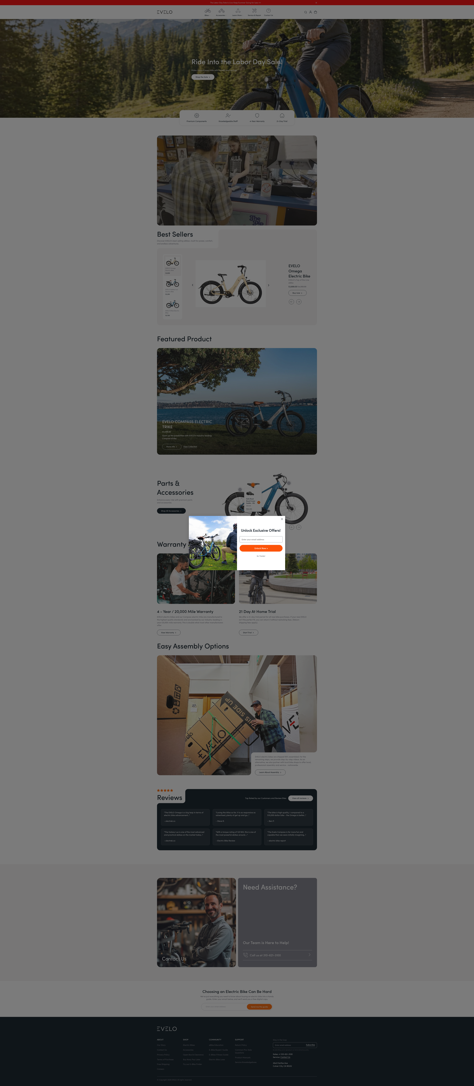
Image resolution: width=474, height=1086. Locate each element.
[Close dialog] (282, 519)
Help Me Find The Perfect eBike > (261, 547)
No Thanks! (261, 556)
